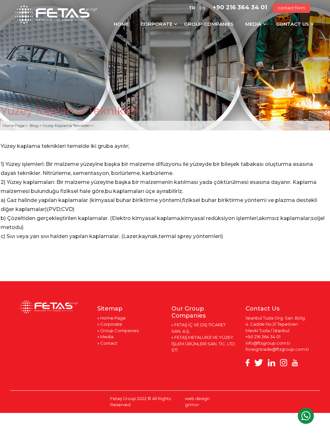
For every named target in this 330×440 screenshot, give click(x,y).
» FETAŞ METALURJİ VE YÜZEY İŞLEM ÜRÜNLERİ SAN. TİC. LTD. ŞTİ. (203, 343)
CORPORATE (156, 24)
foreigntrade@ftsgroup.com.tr (277, 349)
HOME (121, 24)
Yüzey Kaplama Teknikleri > (68, 125)
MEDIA (253, 24)
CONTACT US (292, 24)
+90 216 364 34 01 (240, 7)
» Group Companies (118, 330)
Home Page (14, 125)
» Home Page (111, 317)
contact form (291, 7)
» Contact (107, 343)
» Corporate (109, 324)
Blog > (36, 125)
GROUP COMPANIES (209, 24)
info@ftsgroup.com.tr (268, 343)
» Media (105, 336)
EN (202, 7)
